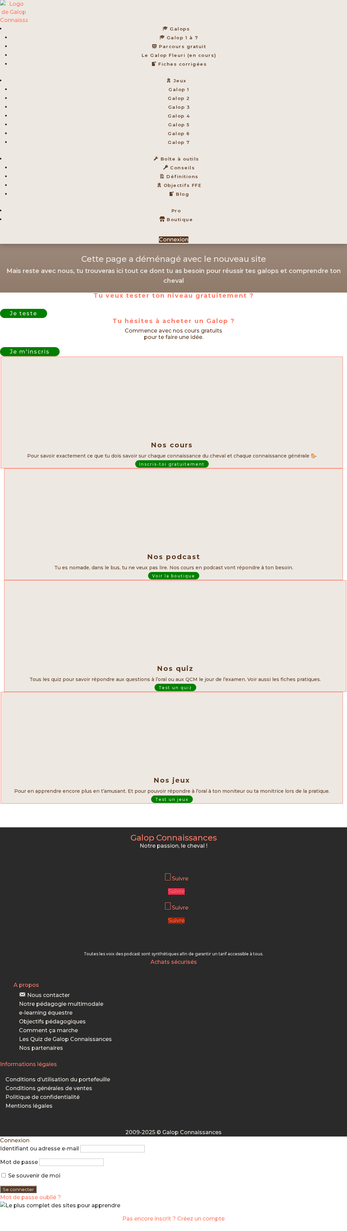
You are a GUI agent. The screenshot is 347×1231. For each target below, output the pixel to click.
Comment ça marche (48, 1030)
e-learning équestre (46, 1013)
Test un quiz (175, 687)
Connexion (173, 239)
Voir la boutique (173, 575)
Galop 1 (178, 89)
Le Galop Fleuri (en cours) (179, 55)
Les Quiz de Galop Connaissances (65, 1039)
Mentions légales (29, 1106)
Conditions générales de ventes (48, 1088)
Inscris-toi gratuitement (172, 464)
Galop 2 (179, 98)
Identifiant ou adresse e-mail (39, 1148)
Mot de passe (19, 1162)
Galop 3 (179, 107)
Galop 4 (179, 116)
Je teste (23, 313)
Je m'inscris (30, 351)
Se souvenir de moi (33, 1175)
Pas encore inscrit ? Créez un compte (173, 1218)
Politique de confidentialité (42, 1097)
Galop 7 (179, 142)
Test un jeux (172, 799)
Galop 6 (179, 133)
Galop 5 (179, 124)
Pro (176, 210)
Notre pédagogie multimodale (61, 1004)
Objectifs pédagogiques (52, 1021)
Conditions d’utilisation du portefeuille (57, 1079)
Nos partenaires (41, 1048)
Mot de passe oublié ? (30, 1197)
